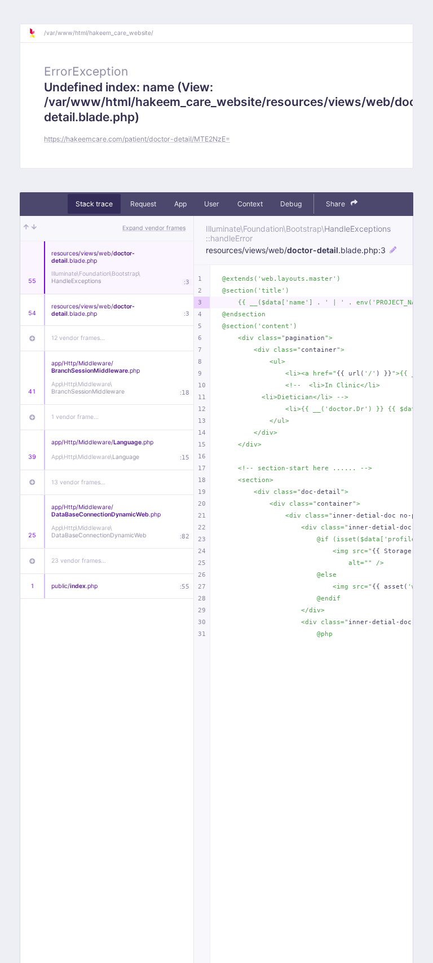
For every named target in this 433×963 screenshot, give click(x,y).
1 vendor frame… (75, 417)
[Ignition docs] (36, 33)
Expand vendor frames (153, 228)
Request (143, 204)
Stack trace (94, 204)
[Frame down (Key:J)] (34, 228)
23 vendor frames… (78, 560)
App (180, 204)
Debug (291, 204)
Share (336, 204)
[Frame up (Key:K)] (26, 228)
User (211, 204)
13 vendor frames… (78, 482)
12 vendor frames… (78, 338)
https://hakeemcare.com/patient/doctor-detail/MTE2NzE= (137, 139)
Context (250, 204)
